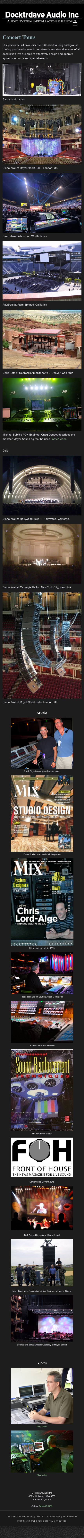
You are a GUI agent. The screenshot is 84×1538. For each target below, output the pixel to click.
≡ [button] (75, 25)
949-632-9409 (45, 1506)
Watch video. (59, 439)
